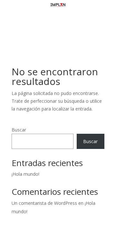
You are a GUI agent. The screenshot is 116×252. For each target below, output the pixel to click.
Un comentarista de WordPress (44, 203)
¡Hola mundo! (25, 174)
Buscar (19, 130)
